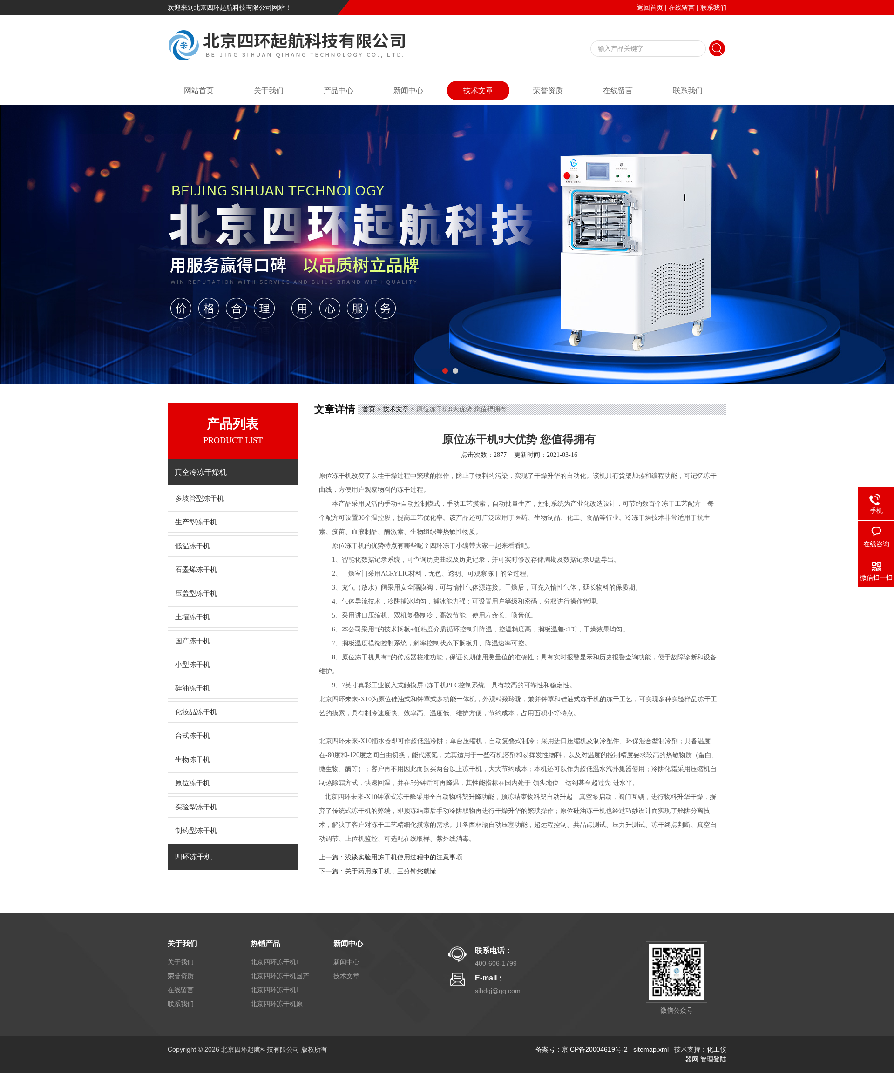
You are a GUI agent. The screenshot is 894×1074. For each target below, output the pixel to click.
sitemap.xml (651, 1049)
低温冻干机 (192, 546)
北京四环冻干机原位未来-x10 (281, 1003)
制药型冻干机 (196, 830)
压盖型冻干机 (196, 593)
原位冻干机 (192, 783)
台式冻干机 (192, 735)
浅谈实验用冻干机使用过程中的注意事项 (403, 857)
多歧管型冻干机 (199, 498)
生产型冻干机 (196, 522)
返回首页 (650, 7)
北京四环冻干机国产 (280, 976)
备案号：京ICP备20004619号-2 (581, 1049)
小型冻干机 (192, 664)
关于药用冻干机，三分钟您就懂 (390, 871)
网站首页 (199, 90)
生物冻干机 (192, 759)
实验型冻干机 (196, 807)
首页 (368, 409)
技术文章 (478, 90)
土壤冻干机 (192, 617)
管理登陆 (713, 1059)
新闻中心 (408, 90)
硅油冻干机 (192, 688)
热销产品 (265, 943)
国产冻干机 (192, 640)
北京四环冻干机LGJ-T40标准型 (281, 962)
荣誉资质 (548, 90)
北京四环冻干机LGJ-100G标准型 (281, 989)
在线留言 (682, 7)
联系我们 (713, 7)
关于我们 (269, 90)
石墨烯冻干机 (196, 569)
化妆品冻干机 (196, 712)
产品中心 (338, 90)
